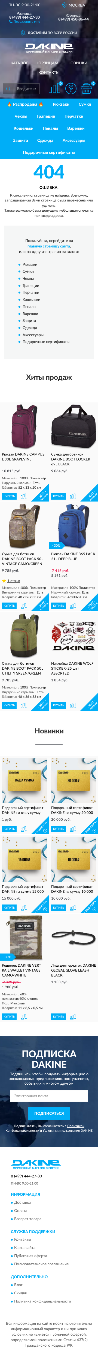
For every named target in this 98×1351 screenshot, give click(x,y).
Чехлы (21, 116)
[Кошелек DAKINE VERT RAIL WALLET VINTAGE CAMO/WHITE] (24, 938)
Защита (20, 141)
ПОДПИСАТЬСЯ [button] (49, 1114)
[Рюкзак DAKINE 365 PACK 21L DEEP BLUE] (73, 526)
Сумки (85, 104)
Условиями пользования (61, 1130)
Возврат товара (27, 1219)
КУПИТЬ (9, 496)
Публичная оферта (30, 1256)
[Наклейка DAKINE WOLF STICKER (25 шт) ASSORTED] (73, 636)
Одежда (45, 141)
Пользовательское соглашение (41, 1264)
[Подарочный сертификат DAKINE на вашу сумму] (24, 780)
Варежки (76, 128)
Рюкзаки (61, 104)
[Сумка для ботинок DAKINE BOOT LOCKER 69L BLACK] (73, 427)
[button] (24, 21)
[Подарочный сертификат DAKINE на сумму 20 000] (73, 780)
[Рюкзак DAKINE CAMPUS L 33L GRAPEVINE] (24, 427)
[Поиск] (8, 88)
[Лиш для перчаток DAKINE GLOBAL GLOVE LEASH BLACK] (73, 938)
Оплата (20, 1211)
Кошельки (23, 128)
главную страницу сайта (48, 246)
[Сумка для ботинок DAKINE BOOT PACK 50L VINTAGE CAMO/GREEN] (24, 526)
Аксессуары (74, 141)
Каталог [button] (19, 63)
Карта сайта (24, 1248)
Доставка (22, 1203)
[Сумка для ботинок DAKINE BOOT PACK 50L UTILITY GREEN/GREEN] (24, 636)
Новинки (77, 63)
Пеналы (50, 128)
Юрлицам (47, 63)
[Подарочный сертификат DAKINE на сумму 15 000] (24, 859)
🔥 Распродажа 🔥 (25, 104)
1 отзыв (13, 581)
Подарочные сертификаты (49, 153)
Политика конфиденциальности (42, 1301)
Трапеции (45, 116)
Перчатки (74, 116)
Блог (18, 1285)
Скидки (20, 1293)
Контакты (49, 73)
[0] (86, 88)
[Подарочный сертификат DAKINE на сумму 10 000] (73, 859)
